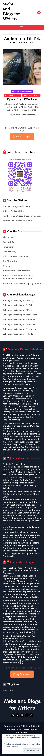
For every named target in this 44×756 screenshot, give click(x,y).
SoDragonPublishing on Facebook (19, 320)
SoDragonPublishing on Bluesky (18, 301)
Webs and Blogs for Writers (11, 11)
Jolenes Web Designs (22, 562)
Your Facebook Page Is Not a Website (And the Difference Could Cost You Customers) (21, 570)
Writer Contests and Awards (16, 271)
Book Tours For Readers (22, 91)
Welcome (7, 266)
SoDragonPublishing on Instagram (19, 324)
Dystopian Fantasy (12, 95)
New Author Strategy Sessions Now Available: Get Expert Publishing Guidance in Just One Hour (20, 390)
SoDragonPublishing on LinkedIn (18, 334)
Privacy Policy (9, 252)
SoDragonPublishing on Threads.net (20, 329)
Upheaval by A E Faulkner (22, 99)
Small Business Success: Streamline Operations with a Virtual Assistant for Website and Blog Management (21, 603)
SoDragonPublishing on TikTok (17, 310)
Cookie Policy (15, 746)
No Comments (28, 115)
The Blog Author (10, 261)
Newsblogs (29, 729)
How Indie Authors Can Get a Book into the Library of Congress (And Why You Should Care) (21, 426)
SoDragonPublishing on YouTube (18, 305)
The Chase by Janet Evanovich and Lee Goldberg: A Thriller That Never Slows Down (21, 494)
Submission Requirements (15, 257)
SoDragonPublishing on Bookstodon (20, 315)
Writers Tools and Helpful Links (18, 276)
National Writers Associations (17, 221)
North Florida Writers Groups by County (22, 216)
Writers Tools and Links (14, 211)
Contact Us (8, 242)
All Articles (8, 237)
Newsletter (8, 247)
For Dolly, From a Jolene (14, 464)
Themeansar (22, 733)
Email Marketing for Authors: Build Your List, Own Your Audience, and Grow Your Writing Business (22, 358)
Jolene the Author (20, 458)
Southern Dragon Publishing (16, 206)
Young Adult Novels (31, 95)
